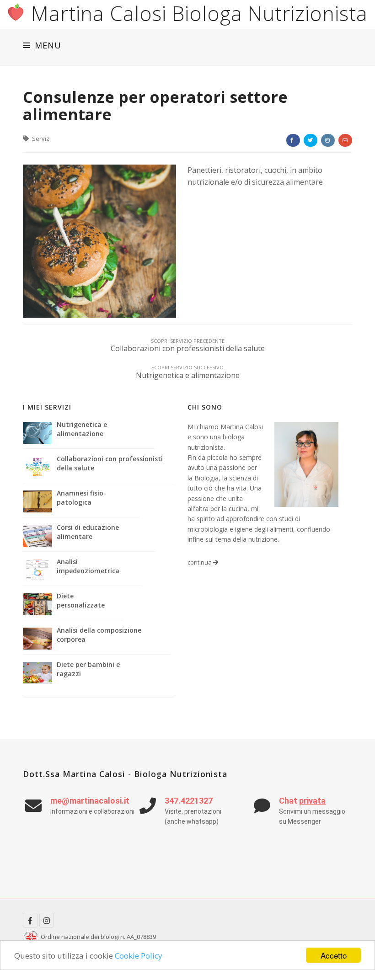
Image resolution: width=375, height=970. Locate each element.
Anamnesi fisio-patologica (81, 497)
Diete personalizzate (81, 600)
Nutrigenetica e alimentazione (82, 429)
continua (200, 562)
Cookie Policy (138, 955)
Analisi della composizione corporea (99, 635)
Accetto (334, 955)
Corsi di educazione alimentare (88, 532)
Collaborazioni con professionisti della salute (110, 463)
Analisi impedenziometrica (88, 566)
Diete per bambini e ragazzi (88, 669)
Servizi (41, 138)
